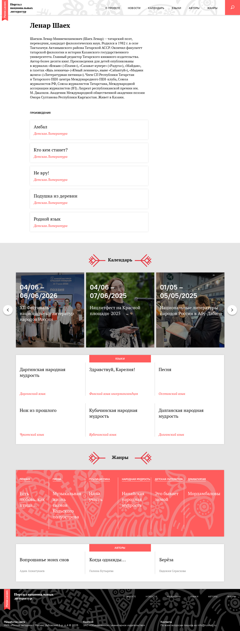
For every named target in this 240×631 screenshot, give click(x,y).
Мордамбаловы (204, 493)
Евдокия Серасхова (172, 571)
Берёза (166, 560)
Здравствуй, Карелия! (112, 369)
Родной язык (47, 219)
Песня (165, 369)
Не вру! (41, 173)
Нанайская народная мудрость (133, 499)
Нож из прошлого (38, 410)
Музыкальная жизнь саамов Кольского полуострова (67, 505)
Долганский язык (171, 434)
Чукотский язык (32, 434)
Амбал (40, 127)
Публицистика (99, 479)
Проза (57, 479)
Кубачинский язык (102, 434)
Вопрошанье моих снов (44, 560)
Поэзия (25, 479)
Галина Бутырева (101, 571)
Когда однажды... (107, 560)
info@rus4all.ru (206, 625)
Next (232, 310)
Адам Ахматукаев (32, 571)
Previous (8, 310)
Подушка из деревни (55, 196)
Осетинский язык (172, 393)
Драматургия (197, 479)
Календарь (120, 260)
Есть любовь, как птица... (32, 499)
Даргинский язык (33, 393)
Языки (120, 358)
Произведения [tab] (40, 113)
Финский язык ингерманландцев (113, 393)
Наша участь (95, 496)
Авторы (120, 547)
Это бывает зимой (166, 496)
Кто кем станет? (51, 150)
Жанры (120, 457)
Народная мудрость (136, 479)
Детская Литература (51, 133)
